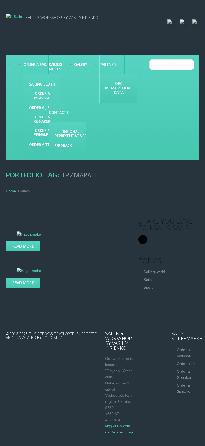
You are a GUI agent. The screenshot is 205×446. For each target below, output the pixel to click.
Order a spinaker (42, 132)
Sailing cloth (42, 84)
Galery (80, 64)
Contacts (58, 112)
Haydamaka (21, 220)
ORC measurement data (118, 88)
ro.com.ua (52, 337)
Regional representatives (70, 133)
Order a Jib (39, 108)
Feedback (63, 146)
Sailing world (154, 272)
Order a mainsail (42, 95)
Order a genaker (42, 119)
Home (11, 191)
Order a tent (42, 144)
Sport (148, 287)
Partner (108, 64)
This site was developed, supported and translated (51, 335)
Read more (23, 246)
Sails (148, 279)
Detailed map (122, 432)
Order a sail (34, 64)
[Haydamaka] (29, 234)
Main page (18, 64)
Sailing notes (55, 66)
